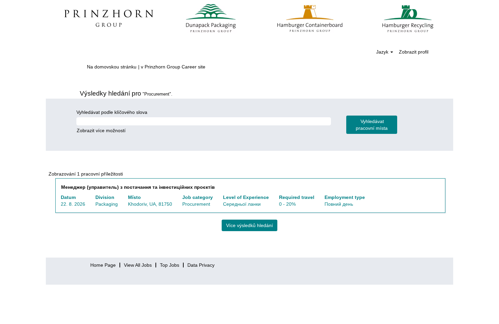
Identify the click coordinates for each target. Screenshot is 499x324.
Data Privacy (201, 265)
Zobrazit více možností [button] (101, 130)
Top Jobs (169, 265)
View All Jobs (138, 265)
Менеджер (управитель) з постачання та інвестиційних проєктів (138, 187)
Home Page (103, 265)
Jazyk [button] (383, 52)
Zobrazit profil (413, 52)
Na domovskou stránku (111, 66)
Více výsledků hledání (249, 225)
